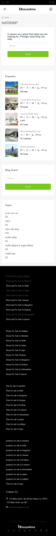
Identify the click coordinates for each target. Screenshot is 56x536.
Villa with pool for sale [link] (29, 84)
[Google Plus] (30, 531)
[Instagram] (19, 531)
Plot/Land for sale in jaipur (17, 291)
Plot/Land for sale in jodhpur (18, 276)
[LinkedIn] (25, 531)
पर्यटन (7, 221)
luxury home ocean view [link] (30, 100)
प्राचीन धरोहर (11, 237)
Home (7, 18)
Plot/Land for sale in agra (17, 295)
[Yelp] (47, 531)
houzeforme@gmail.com (19, 507)
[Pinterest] (41, 531)
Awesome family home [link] (29, 114)
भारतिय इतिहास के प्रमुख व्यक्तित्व (19, 245)
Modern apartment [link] (27, 147)
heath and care (11, 213)
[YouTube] (36, 531)
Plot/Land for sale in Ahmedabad (20, 314)
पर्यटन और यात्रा (12, 229)
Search (28, 54)
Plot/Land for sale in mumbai (18, 281)
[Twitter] (14, 531)
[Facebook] (8, 531)
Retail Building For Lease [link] (30, 131)
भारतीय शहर (10, 254)
